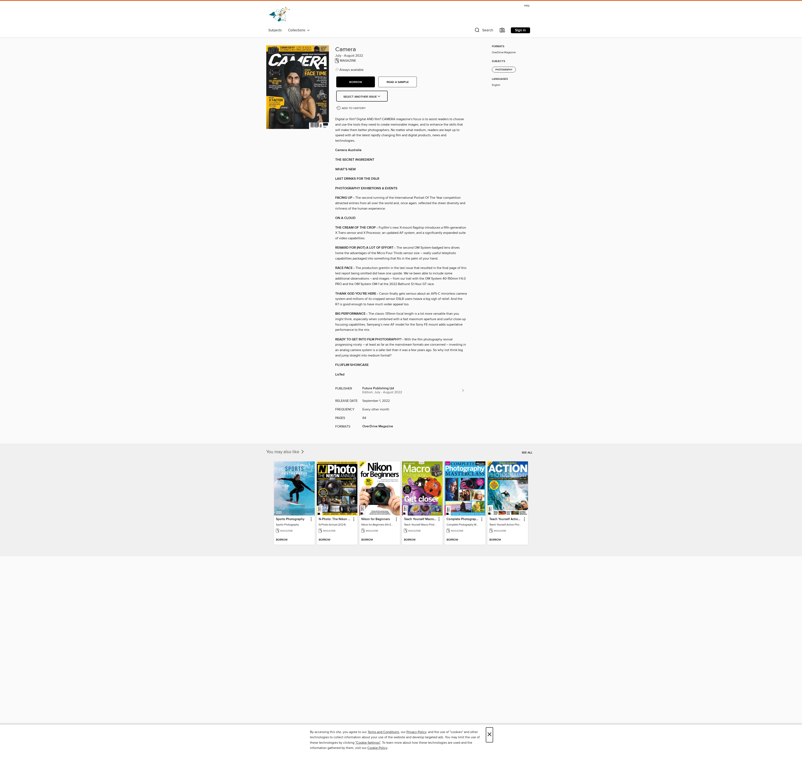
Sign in (520, 30)
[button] (483, 31)
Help (526, 5)
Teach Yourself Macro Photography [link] (420, 519)
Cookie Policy (377, 748)
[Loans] (502, 31)
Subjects (275, 30)
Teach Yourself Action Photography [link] (505, 519)
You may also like (283, 452)
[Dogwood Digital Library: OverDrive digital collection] (279, 14)
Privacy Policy (416, 732)
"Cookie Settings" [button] (367, 743)
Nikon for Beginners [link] (375, 519)
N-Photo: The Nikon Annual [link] (335, 519)
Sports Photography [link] (290, 519)
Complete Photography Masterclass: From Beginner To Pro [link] (463, 519)
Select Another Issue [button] (360, 97)
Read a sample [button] (398, 82)
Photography (503, 69)
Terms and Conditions (383, 732)
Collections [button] (297, 30)
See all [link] (527, 452)
